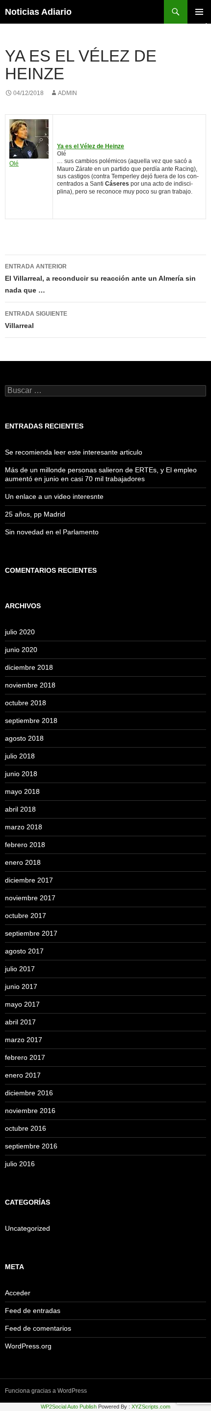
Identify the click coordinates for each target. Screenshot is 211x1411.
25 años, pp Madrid (35, 514)
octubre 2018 (25, 703)
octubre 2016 (25, 1128)
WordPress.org (28, 1346)
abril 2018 (20, 809)
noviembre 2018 (30, 685)
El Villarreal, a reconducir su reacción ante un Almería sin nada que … (100, 278)
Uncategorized (27, 1228)
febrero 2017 (25, 1057)
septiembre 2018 (31, 720)
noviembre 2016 (30, 1111)
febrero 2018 (25, 845)
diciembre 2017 (29, 880)
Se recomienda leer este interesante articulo (73, 452)
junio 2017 (21, 986)
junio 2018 (21, 774)
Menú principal (199, 12)
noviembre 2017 (30, 898)
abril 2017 (20, 1022)
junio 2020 (21, 650)
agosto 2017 (24, 951)
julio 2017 (20, 969)
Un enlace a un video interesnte (54, 496)
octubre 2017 (25, 915)
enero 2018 (23, 862)
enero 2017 (23, 1075)
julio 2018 (20, 756)
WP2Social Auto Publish (69, 1407)
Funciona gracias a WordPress (46, 1390)
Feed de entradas (32, 1310)
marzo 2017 (23, 1040)
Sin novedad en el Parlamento (52, 532)
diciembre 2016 (29, 1093)
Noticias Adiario (38, 12)
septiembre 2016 (31, 1146)
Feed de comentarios (38, 1328)
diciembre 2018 (29, 667)
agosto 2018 (24, 738)
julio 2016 (20, 1164)
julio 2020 (20, 632)
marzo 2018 (23, 827)
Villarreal (36, 319)
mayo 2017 (22, 1004)
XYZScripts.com (151, 1407)
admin (67, 93)
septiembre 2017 (31, 933)
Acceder (17, 1293)
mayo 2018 (22, 791)
